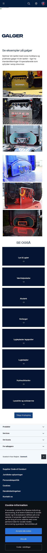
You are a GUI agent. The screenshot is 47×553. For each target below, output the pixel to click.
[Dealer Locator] (36, 3)
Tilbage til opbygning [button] (23, 415)
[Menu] (3, 3)
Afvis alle (23, 539)
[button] (23, 427)
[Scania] (43, 3)
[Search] (28, 3)
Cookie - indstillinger (23, 547)
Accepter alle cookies (23, 531)
